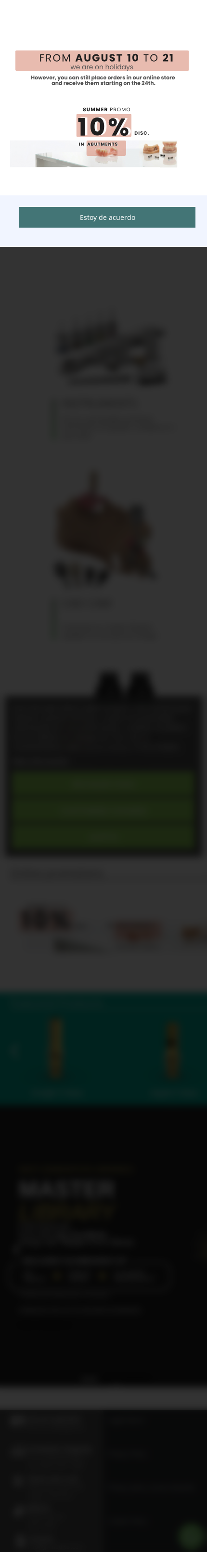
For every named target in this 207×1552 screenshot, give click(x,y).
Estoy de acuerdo (107, 217)
